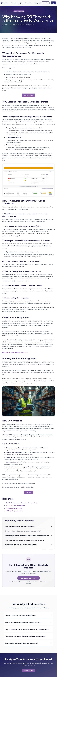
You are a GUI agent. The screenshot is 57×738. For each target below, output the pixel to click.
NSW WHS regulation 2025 (14, 511)
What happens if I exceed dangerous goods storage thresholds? (25, 540)
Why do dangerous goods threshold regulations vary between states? (27, 535)
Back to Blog (9, 11)
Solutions (4, 3)
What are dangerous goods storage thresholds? (20, 526)
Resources (28, 3)
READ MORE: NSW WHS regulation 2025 (15, 352)
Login (53, 3)
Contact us (45, 3)
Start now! (28, 492)
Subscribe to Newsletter (27, 578)
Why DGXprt (21, 3)
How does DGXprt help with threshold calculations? (21, 544)
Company (37, 3)
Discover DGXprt (28, 95)
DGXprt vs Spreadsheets (14, 508)
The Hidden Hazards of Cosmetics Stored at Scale (22, 503)
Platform (13, 3)
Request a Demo (28, 670)
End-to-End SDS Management (15, 505)
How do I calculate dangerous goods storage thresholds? (23, 531)
